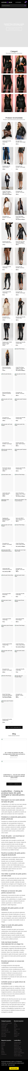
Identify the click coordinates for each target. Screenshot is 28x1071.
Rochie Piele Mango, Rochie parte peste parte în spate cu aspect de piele (7, 696)
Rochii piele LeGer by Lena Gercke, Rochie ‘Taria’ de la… (6, 468)
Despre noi (16, 1045)
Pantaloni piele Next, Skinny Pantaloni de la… (7, 242)
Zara (15, 1027)
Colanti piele (4, 1026)
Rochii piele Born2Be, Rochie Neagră (20, 619)
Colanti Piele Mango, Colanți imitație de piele (20, 544)
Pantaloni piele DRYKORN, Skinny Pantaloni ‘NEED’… (6, 519)
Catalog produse (17, 1042)
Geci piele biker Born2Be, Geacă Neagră (20, 142)
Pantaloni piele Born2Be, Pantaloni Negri (20, 317)
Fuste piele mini (4, 1029)
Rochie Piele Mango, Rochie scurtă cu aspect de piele (20, 494)
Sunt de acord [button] (14, 1068)
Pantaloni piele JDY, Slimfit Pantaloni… (6, 167)
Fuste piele (3, 1027)
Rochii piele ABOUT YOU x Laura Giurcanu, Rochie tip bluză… (20, 519)
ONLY (15, 1030)
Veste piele (3, 1036)
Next (2, 1046)
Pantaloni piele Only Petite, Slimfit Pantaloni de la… (20, 443)
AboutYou (3, 1042)
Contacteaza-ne (17, 1046)
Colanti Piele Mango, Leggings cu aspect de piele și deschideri (6, 192)
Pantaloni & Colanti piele (6, 1023)
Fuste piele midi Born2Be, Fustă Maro (20, 192)
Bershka (16, 1026)
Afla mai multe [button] (11, 1064)
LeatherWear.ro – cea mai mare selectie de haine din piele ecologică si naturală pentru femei (14, 776)
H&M (15, 1023)
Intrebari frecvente (18, 1049)
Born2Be (3, 1043)
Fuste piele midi (4, 1030)
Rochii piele (3, 1034)
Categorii (18, 2)
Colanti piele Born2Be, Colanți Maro (6, 142)
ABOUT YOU (17, 1033)
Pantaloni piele (4, 1024)
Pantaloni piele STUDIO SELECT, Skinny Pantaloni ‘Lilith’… (7, 343)
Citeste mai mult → (14, 757)
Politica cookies (17, 1054)
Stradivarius (16, 1034)
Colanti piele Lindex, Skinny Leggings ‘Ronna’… (6, 494)
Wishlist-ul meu (17, 1043)
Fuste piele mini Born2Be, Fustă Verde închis (20, 569)
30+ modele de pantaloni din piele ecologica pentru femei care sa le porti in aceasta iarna (14, 754)
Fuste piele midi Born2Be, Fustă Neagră (20, 292)
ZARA (2, 1049)
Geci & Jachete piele (5, 1031)
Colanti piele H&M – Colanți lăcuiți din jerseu (7, 569)
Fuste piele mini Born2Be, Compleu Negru (19, 695)
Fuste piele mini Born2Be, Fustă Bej (6, 317)
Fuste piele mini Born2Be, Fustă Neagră (20, 167)
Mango (15, 1024)
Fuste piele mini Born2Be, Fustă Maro (6, 217)
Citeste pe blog (17, 1048)
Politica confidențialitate (19, 1052)
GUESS (15, 1036)
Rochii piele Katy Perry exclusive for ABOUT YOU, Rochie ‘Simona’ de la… (20, 243)
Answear (3, 1045)
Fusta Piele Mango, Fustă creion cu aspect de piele (20, 217)
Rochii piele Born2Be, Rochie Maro (6, 594)
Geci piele (3, 1033)
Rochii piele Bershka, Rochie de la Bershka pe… (6, 368)
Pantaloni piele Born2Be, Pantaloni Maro (7, 720)
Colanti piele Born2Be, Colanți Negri (6, 292)
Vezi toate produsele (14, 727)
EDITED (15, 1031)
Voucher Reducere (18, 1055)
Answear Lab (17, 1029)
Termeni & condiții (18, 1051)
